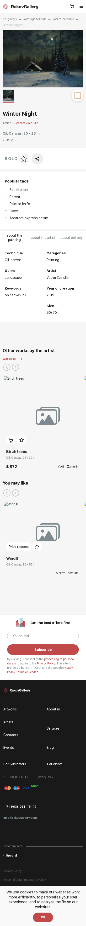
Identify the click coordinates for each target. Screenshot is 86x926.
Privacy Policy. (46, 663)
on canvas (13, 295)
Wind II (12, 558)
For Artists (54, 764)
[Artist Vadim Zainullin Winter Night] (43, 58)
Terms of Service (27, 672)
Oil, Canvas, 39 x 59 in (20, 564)
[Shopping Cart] (72, 6)
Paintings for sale (35, 19)
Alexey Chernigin (67, 573)
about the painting (14, 238)
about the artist (43, 238)
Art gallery (10, 19)
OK (43, 917)
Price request (19, 547)
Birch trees (16, 451)
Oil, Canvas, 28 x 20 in (20, 457)
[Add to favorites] (22, 440)
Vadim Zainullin (63, 19)
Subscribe (43, 650)
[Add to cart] (11, 440)
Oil (24, 295)
